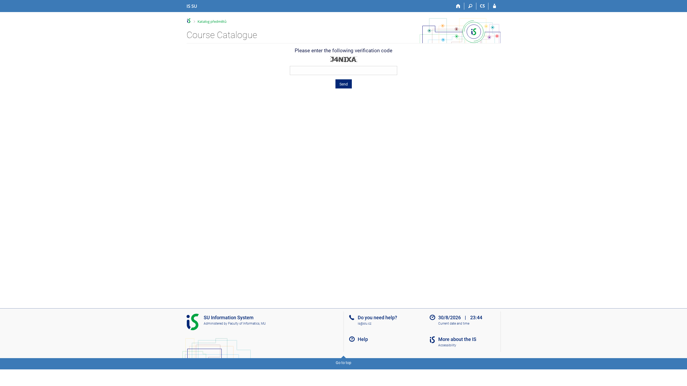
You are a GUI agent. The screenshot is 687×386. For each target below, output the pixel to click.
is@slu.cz (364, 323)
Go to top (343, 363)
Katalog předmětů (212, 21)
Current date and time (453, 323)
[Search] (470, 6)
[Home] (458, 6)
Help (363, 339)
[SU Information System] (189, 20)
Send (343, 84)
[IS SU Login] (494, 6)
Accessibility (447, 345)
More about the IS (457, 339)
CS (482, 6)
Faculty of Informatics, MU (247, 323)
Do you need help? (377, 317)
